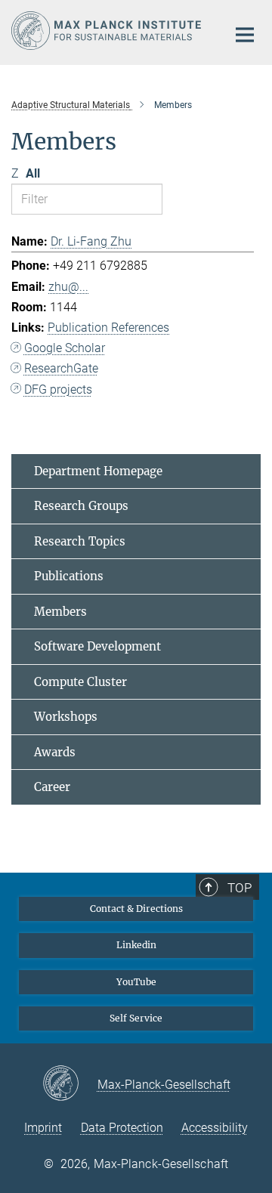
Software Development (97, 646)
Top (239, 887)
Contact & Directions (136, 908)
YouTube (136, 981)
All (33, 173)
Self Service (136, 1018)
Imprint (43, 1127)
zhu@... (68, 287)
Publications (69, 576)
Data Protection (122, 1127)
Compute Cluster (80, 682)
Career (52, 787)
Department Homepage (98, 471)
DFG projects (58, 389)
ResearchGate (61, 368)
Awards (55, 752)
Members (60, 611)
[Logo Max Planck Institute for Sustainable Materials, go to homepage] (107, 30)
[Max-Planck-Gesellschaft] (69, 1084)
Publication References (108, 327)
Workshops (65, 716)
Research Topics (79, 541)
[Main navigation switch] (245, 35)
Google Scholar (64, 348)
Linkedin (136, 944)
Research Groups (81, 506)
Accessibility (214, 1127)
